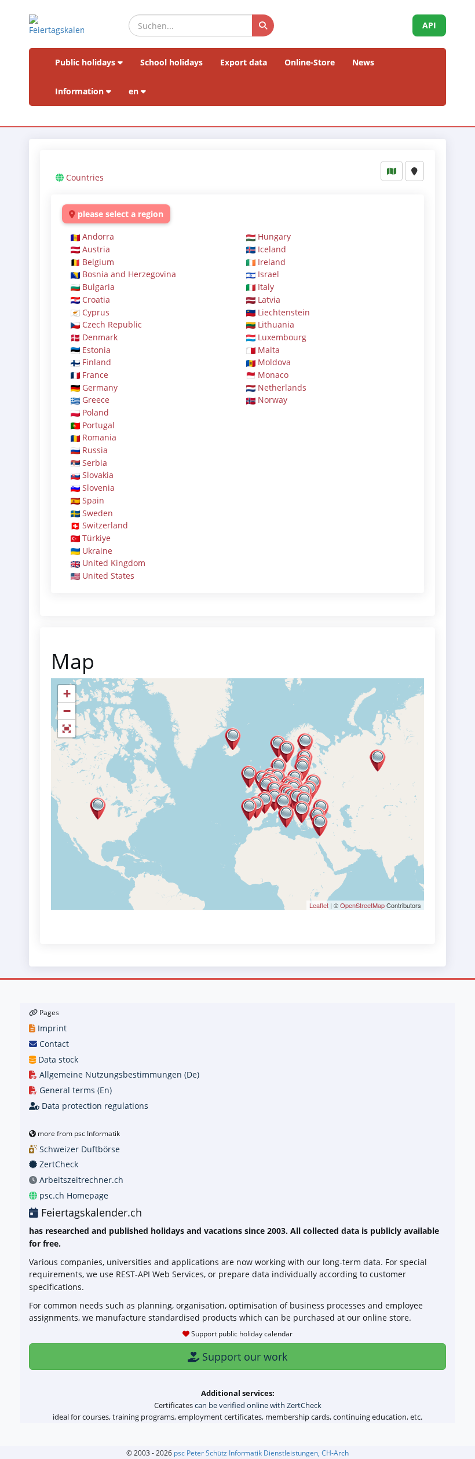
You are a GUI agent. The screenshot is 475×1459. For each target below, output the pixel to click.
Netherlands (282, 387)
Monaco (273, 374)
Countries (85, 177)
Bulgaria (98, 286)
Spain (93, 500)
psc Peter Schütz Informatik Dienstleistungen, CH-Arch (261, 1452)
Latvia (269, 299)
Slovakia (98, 474)
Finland (96, 362)
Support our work (243, 1357)
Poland (95, 412)
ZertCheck (57, 1164)
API (429, 25)
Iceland (272, 249)
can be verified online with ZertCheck (258, 1405)
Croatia (96, 299)
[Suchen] (263, 25)
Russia (95, 449)
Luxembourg (282, 337)
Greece (95, 399)
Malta (269, 349)
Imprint (51, 1028)
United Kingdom (113, 562)
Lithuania (276, 324)
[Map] (392, 171)
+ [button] (67, 693)
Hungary (274, 236)
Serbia (94, 462)
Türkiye (96, 537)
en (135, 91)
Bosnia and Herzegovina (129, 274)
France (95, 374)
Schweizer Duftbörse (78, 1149)
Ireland (272, 261)
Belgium (98, 261)
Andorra (98, 236)
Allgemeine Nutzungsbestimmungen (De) (118, 1074)
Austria (96, 249)
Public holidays (86, 62)
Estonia (96, 349)
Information (80, 91)
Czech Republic (112, 324)
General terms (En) (74, 1090)
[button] (66, 728)
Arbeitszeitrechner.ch (80, 1179)
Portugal (98, 425)
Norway (272, 399)
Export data (243, 62)
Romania (99, 437)
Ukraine (97, 550)
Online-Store (309, 62)
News (363, 62)
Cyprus (95, 312)
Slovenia (98, 487)
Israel (268, 274)
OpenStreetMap (362, 905)
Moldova (274, 362)
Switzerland (105, 525)
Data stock (57, 1059)
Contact (53, 1043)
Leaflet (318, 905)
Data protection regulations (93, 1105)
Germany (100, 387)
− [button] (67, 711)
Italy (266, 286)
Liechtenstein (284, 312)
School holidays (171, 62)
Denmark (100, 337)
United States (108, 575)
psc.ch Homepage (72, 1195)
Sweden (97, 513)
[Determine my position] (414, 171)
